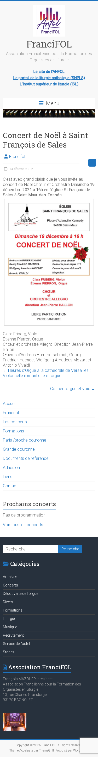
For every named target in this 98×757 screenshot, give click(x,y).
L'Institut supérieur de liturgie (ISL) (49, 84)
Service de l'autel (16, 644)
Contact (10, 485)
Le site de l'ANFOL (49, 71)
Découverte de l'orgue (20, 593)
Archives (10, 577)
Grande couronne (19, 449)
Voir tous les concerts (23, 524)
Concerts (10, 585)
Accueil (9, 403)
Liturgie (9, 619)
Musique (10, 627)
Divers (8, 602)
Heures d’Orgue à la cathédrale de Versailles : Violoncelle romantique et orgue (46, 373)
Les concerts (15, 421)
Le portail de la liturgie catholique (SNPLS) (49, 77)
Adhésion (11, 467)
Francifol (17, 156)
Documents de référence (26, 458)
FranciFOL (49, 44)
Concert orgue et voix (72, 388)
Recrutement (13, 635)
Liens (7, 476)
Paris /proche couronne (24, 440)
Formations (13, 431)
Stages (8, 652)
